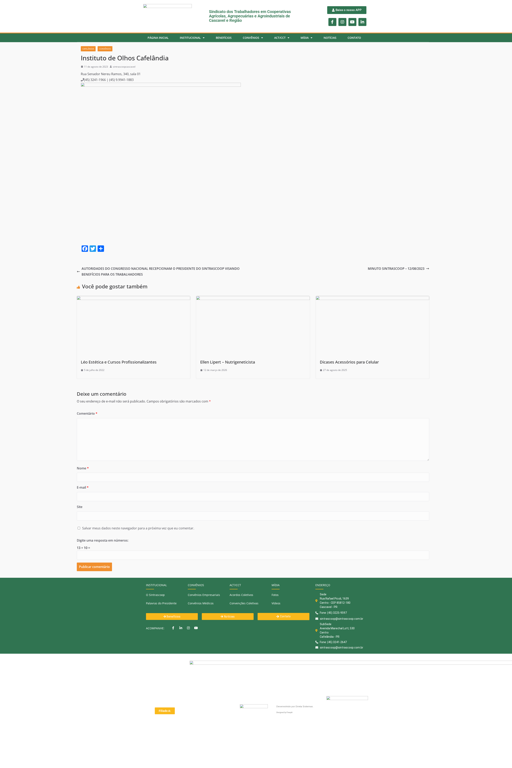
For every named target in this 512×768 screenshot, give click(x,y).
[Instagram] (342, 22)
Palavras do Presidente (161, 603)
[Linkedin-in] (362, 22)
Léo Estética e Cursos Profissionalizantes (119, 362)
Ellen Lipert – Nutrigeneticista (227, 362)
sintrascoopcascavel (124, 66)
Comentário (87, 413)
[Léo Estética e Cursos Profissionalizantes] (133, 299)
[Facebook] (173, 628)
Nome (83, 468)
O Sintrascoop (155, 595)
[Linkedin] (181, 628)
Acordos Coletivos (241, 595)
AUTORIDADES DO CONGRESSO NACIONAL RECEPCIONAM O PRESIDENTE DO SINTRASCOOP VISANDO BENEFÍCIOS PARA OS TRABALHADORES (161, 271)
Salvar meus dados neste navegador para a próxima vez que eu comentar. (138, 528)
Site (79, 507)
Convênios (105, 48)
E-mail (83, 487)
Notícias (330, 38)
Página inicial (158, 38)
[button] (165, 710)
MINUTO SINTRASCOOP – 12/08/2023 (396, 268)
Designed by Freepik (284, 712)
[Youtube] (352, 22)
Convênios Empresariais (204, 595)
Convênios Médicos (201, 603)
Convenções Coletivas (244, 603)
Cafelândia (88, 48)
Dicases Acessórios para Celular (349, 362)
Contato (354, 38)
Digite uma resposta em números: (102, 540)
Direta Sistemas (304, 706)
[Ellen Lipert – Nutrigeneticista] (253, 299)
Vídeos (276, 603)
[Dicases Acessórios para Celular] (372, 299)
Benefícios (224, 38)
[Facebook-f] (332, 22)
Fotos (275, 595)
